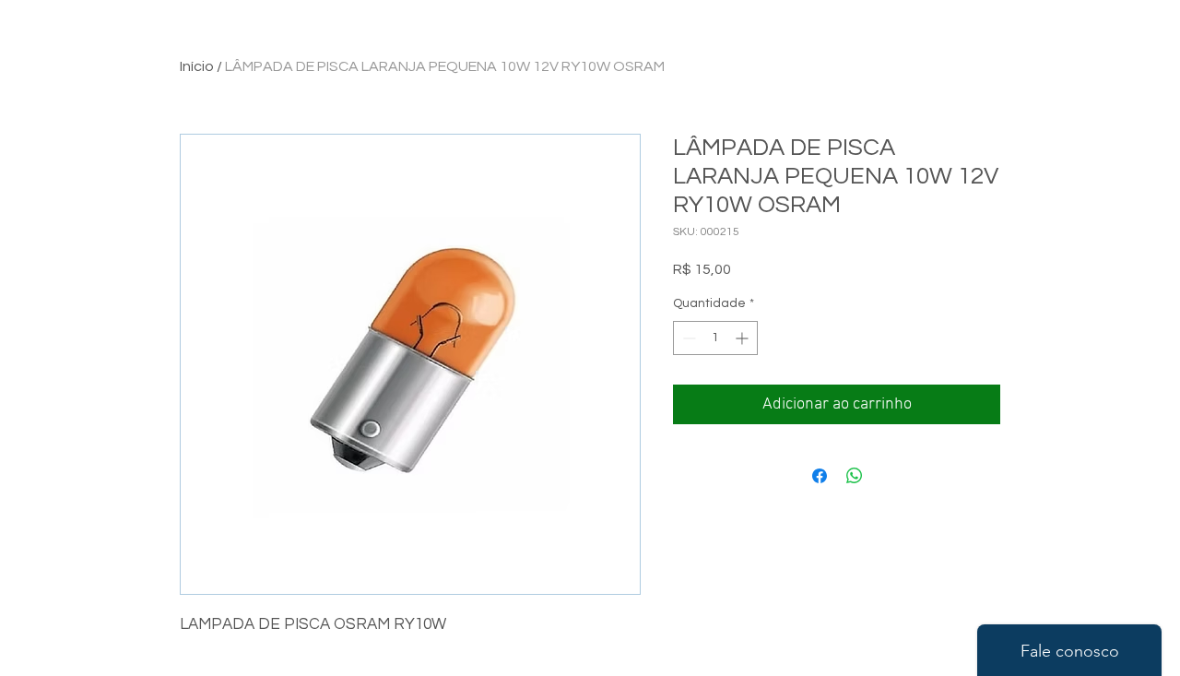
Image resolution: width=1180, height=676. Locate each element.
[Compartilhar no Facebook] (819, 476)
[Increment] (743, 338)
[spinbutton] (715, 338)
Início (197, 66)
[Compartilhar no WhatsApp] (855, 476)
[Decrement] (687, 338)
